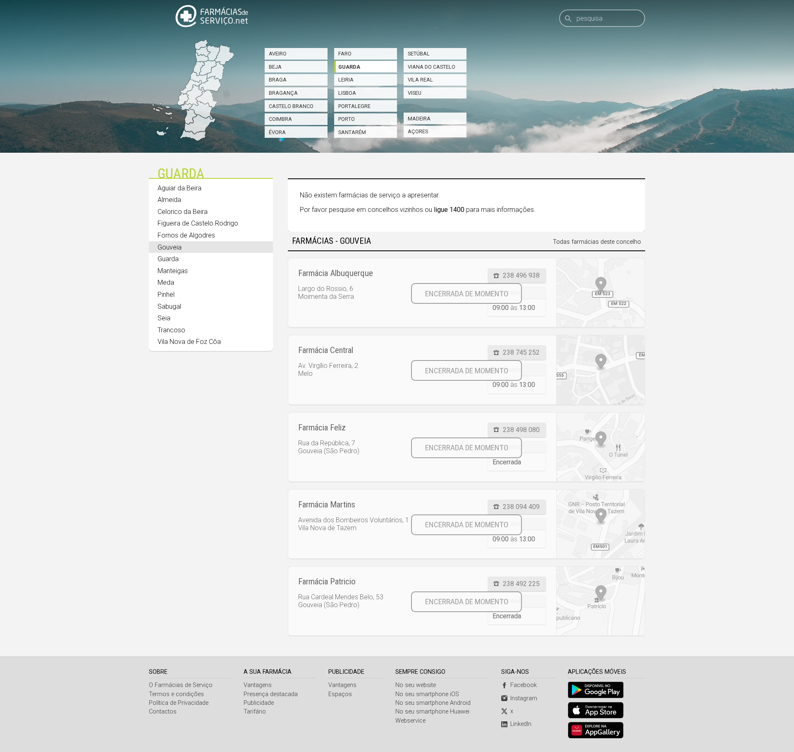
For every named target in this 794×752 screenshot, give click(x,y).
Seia (164, 318)
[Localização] (600, 292)
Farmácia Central (325, 350)
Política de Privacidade (178, 702)
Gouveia (170, 247)
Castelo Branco (291, 106)
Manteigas (173, 271)
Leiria (346, 80)
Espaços (340, 694)
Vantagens (258, 685)
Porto (346, 119)
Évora (277, 132)
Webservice (410, 720)
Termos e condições (176, 694)
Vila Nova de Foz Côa (189, 342)
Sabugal (169, 306)
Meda (166, 282)
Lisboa (347, 93)
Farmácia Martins (326, 504)
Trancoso (171, 330)
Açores (418, 131)
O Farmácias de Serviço (181, 685)
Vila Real (420, 80)
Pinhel (166, 294)
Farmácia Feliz (322, 427)
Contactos (163, 711)
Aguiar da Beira (179, 188)
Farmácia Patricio (327, 581)
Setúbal (419, 53)
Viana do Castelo (431, 67)
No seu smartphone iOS (427, 694)
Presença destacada (271, 694)
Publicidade (259, 702)
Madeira (419, 118)
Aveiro (278, 53)
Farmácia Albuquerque (335, 273)
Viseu (414, 93)
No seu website (415, 685)
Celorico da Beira (183, 212)
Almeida (169, 200)
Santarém (352, 132)
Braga (278, 80)
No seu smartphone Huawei (432, 711)
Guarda (349, 67)
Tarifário (255, 711)
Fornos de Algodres (186, 235)
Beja (275, 67)
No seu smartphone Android (433, 702)
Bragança (283, 93)
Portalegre (354, 106)
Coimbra (280, 119)
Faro (345, 53)
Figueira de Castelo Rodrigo (198, 223)
